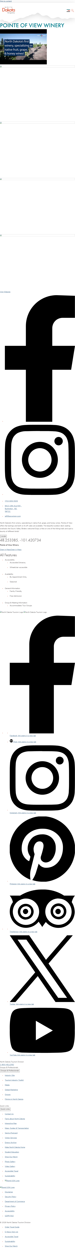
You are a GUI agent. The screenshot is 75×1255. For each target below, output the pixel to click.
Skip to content (6, 1)
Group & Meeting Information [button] (16, 603)
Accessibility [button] (10, 560)
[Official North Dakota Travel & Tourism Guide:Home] (6, 11)
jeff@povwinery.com (13, 516)
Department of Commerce (15, 1202)
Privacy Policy (10, 1206)
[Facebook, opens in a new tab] (40, 421)
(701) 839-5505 (11, 501)
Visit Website (5, 292)
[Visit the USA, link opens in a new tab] (12, 1181)
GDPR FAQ (9, 1216)
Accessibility (10, 1211)
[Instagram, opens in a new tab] (40, 494)
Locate (3, 536)
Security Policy (10, 1197)
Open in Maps (5, 550)
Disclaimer (9, 1192)
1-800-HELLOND (7, 1065)
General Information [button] (12, 588)
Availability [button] (9, 574)
